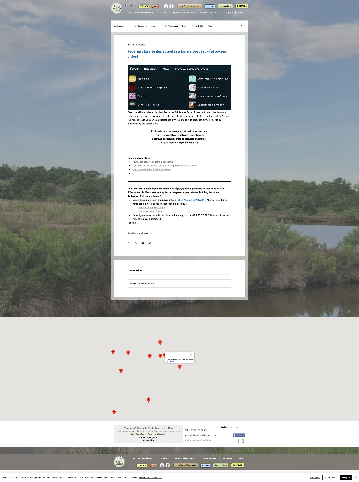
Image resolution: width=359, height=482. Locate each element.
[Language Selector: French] (128, 5)
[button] (141, 12)
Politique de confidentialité (150, 477)
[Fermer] (355, 477)
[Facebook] (171, 6)
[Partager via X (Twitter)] (135, 242)
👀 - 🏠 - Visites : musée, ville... (173, 26)
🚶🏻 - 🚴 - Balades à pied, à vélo (142, 26)
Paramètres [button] (315, 477)
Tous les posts (119, 26)
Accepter (346, 477)
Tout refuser (330, 477)
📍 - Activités (197, 26)
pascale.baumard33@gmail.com (200, 435)
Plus (210, 26)
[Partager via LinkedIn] (142, 242)
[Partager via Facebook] (129, 242)
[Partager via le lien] (149, 242)
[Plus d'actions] (229, 44)
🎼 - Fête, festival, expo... (138, 233)
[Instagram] (166, 6)
